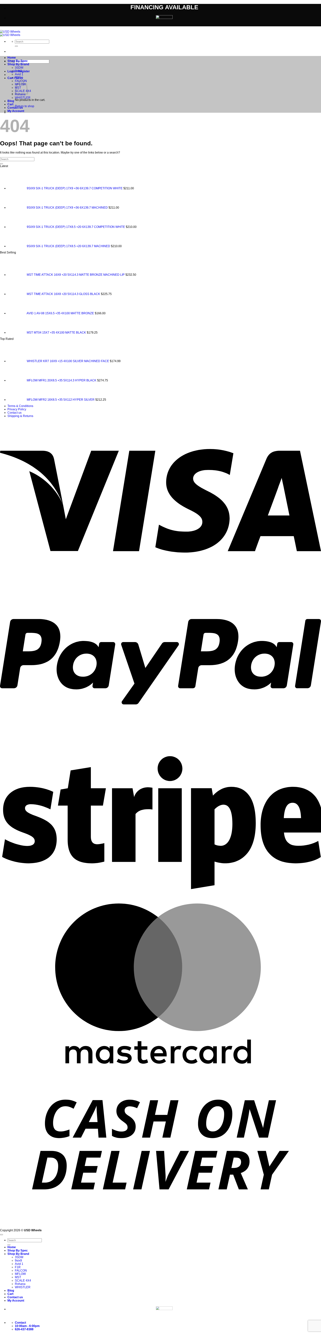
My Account (15, 111)
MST (18, 1277)
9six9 (18, 70)
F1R (18, 77)
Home (11, 57)
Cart (10, 104)
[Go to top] (1, 1234)
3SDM (19, 67)
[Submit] (16, 46)
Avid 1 (19, 74)
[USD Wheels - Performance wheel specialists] (10, 33)
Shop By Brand (18, 64)
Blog (10, 101)
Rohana (20, 1283)
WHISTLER (22, 97)
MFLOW (20, 1273)
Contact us (15, 107)
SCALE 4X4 (23, 1280)
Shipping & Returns (20, 416)
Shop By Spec (17, 60)
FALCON (21, 1270)
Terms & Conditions (20, 406)
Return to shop (24, 106)
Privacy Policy (16, 409)
